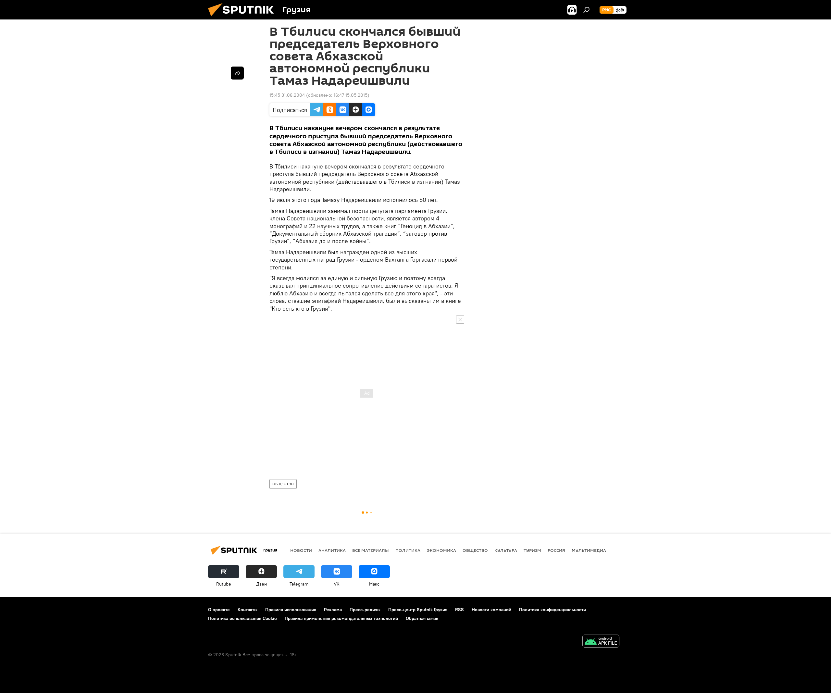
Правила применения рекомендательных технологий (341, 618)
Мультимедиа (589, 550)
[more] (237, 73)
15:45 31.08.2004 (287, 95)
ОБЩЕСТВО (283, 483)
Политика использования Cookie (242, 618)
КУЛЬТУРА (505, 550)
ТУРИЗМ (532, 550)
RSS (459, 610)
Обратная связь (422, 618)
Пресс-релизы (365, 610)
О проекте (219, 610)
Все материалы (370, 550)
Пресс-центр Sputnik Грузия (417, 610)
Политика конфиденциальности (552, 610)
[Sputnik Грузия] (243, 18)
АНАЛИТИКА (332, 550)
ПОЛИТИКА (407, 550)
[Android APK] (601, 642)
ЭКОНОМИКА (441, 550)
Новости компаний (491, 610)
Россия (556, 550)
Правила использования (290, 610)
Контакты (247, 610)
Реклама (333, 610)
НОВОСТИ (301, 550)
